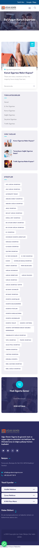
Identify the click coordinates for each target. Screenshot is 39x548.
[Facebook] (8, 450)
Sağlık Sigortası (9, 115)
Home (4, 23)
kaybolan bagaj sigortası (23, 261)
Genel (6, 102)
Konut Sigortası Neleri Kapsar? (18, 72)
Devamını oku (8, 86)
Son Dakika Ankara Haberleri (10, 547)
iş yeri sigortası (27, 256)
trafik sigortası (25, 340)
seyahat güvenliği (12, 289)
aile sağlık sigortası (13, 189)
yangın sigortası (12, 349)
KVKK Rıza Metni (10, 501)
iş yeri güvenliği (11, 256)
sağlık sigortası (11, 280)
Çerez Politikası (9, 495)
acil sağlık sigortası (13, 184)
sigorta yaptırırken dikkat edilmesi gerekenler (18, 329)
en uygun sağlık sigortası (15, 227)
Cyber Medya (23, 534)
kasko (8, 261)
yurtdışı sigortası (12, 354)
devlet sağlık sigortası (14, 213)
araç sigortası (11, 208)
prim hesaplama (26, 265)
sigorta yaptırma (26, 323)
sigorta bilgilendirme (13, 304)
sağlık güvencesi (12, 270)
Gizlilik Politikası (10, 489)
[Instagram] (12, 450)
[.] (29, 8)
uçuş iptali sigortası (13, 344)
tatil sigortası (11, 340)
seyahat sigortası (12, 294)
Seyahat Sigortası (10, 119)
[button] (4, 544)
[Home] (10, 431)
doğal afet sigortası (13, 218)
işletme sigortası (12, 251)
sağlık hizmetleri (12, 275)
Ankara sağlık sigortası (14, 203)
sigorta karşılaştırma (13, 313)
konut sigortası (11, 265)
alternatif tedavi (12, 194)
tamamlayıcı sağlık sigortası (16, 335)
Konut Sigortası (9, 111)
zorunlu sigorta (11, 359)
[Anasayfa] (8, 8)
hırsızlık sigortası (12, 241)
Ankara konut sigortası (14, 198)
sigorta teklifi (11, 323)
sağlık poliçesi (27, 275)
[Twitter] (3, 450)
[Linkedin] (17, 450)
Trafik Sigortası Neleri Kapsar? (23, 161)
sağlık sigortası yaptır (14, 284)
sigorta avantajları (13, 299)
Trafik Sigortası (9, 124)
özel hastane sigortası (14, 364)
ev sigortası (10, 232)
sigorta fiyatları (12, 308)
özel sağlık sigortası (13, 368)
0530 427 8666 (19, 406)
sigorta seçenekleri (13, 318)
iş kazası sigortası (12, 246)
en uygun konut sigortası (15, 222)
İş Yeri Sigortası (9, 106)
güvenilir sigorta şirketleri (16, 237)
